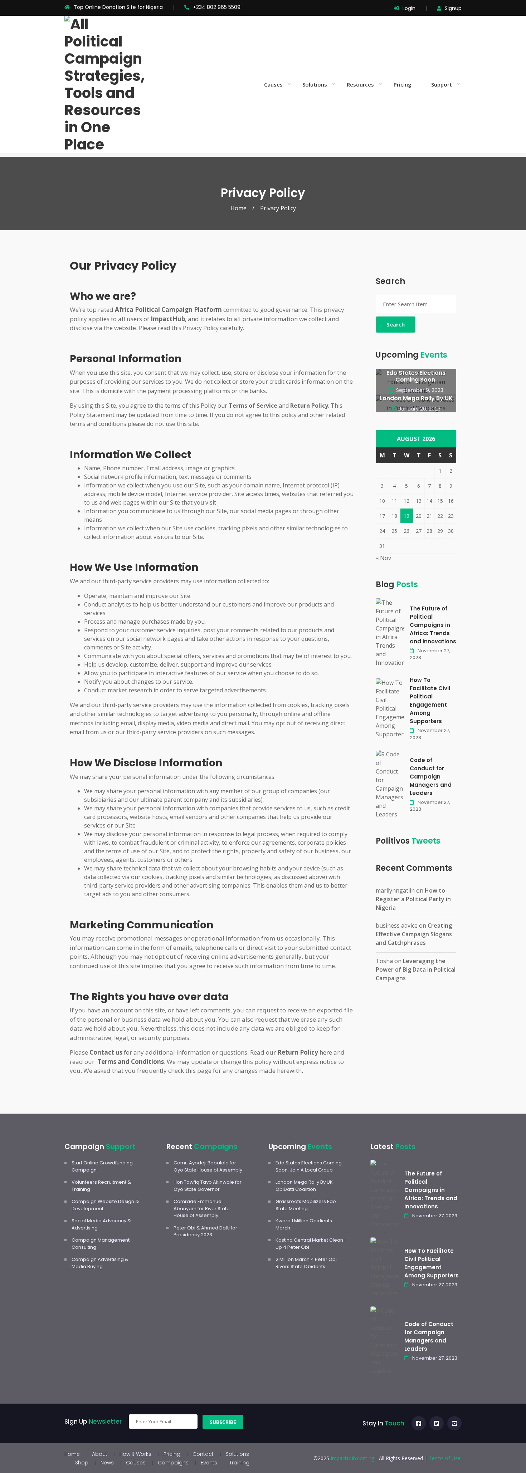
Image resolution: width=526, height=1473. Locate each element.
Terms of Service (253, 405)
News (107, 1462)
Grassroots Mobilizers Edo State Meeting (306, 1205)
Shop (81, 1462)
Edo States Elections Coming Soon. (415, 376)
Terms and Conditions (130, 1061)
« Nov (383, 558)
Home (238, 208)
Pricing (402, 84)
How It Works (135, 1454)
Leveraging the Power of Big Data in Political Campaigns (416, 969)
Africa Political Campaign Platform (168, 309)
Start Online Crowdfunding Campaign (102, 1166)
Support (441, 84)
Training (239, 1462)
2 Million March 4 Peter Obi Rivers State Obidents (306, 1263)
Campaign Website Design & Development (105, 1205)
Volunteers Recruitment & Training (101, 1186)
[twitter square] (436, 1423)
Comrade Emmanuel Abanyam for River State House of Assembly (202, 1208)
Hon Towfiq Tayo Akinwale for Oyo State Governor (208, 1186)
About (99, 1454)
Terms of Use (445, 1458)
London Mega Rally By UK (416, 398)
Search (395, 324)
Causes (273, 84)
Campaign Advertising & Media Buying (100, 1263)
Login (409, 8)
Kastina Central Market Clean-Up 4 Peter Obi (311, 1244)
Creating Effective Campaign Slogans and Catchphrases (414, 934)
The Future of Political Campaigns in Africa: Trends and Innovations (433, 625)
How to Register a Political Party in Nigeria (413, 899)
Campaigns (173, 1462)
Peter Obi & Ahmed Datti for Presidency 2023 (205, 1231)
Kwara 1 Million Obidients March (304, 1224)
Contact (203, 1454)
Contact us (105, 1052)
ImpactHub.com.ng (352, 1458)
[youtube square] (454, 1423)
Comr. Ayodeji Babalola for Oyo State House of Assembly (208, 1166)
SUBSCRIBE (223, 1422)
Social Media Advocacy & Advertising (101, 1224)
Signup (453, 8)
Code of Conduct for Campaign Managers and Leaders (431, 776)
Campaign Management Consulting (101, 1244)
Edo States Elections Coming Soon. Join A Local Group (309, 1166)
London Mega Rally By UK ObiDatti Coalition (304, 1186)
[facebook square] (418, 1423)
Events (209, 1462)
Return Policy (297, 1052)
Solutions (314, 84)
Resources (360, 84)
